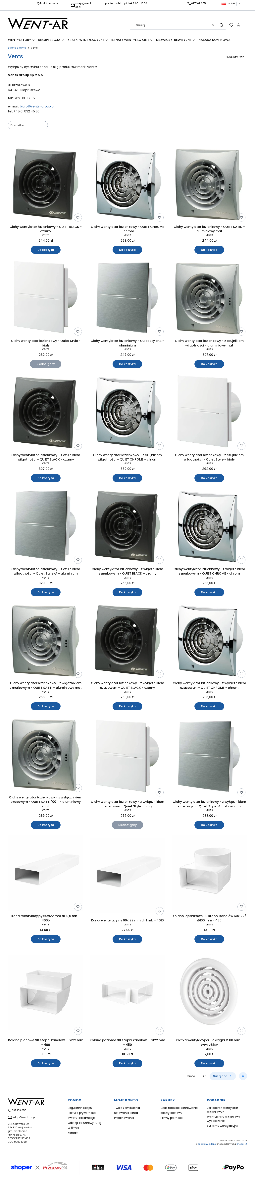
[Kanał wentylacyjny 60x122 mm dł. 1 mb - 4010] (127, 876)
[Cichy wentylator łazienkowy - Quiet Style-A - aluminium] (127, 298)
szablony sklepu (207, 1144)
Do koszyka (45, 250)
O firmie (73, 1128)
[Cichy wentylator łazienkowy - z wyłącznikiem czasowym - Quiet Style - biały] (127, 757)
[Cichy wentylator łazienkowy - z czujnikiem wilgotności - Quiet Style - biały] (209, 412)
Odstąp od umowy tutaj (84, 1123)
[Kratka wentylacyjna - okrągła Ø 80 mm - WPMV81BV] (209, 993)
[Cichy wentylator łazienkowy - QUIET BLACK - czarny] (45, 184)
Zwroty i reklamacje (81, 1118)
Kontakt (73, 1133)
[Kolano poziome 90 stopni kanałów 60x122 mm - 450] (127, 993)
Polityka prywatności (82, 1113)
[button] (221, 25)
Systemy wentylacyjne (222, 1126)
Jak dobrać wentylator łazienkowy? (222, 1110)
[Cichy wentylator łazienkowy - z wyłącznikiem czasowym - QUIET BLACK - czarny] (127, 641)
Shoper (240, 1144)
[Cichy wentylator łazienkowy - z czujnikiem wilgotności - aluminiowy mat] (209, 298)
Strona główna (17, 47)
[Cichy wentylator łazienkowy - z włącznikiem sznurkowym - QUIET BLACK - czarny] (127, 526)
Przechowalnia (124, 1118)
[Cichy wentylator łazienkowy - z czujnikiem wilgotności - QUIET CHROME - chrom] (127, 412)
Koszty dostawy (171, 1113)
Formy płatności (172, 1118)
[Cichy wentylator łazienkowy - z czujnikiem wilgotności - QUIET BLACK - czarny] (45, 412)
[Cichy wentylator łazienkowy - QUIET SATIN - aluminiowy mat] (209, 184)
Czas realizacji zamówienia (179, 1108)
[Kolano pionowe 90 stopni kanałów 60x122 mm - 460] (45, 993)
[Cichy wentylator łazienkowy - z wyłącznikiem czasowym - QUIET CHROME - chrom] (209, 641)
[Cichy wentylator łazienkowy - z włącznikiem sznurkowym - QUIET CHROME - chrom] (209, 526)
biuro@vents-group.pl (37, 106)
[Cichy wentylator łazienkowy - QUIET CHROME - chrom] (127, 184)
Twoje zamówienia (127, 1108)
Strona (191, 1076)
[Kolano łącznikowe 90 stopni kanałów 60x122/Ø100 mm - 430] (209, 873)
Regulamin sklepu (80, 1108)
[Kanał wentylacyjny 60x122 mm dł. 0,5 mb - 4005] (45, 873)
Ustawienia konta (126, 1113)
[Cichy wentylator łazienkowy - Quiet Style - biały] (45, 298)
